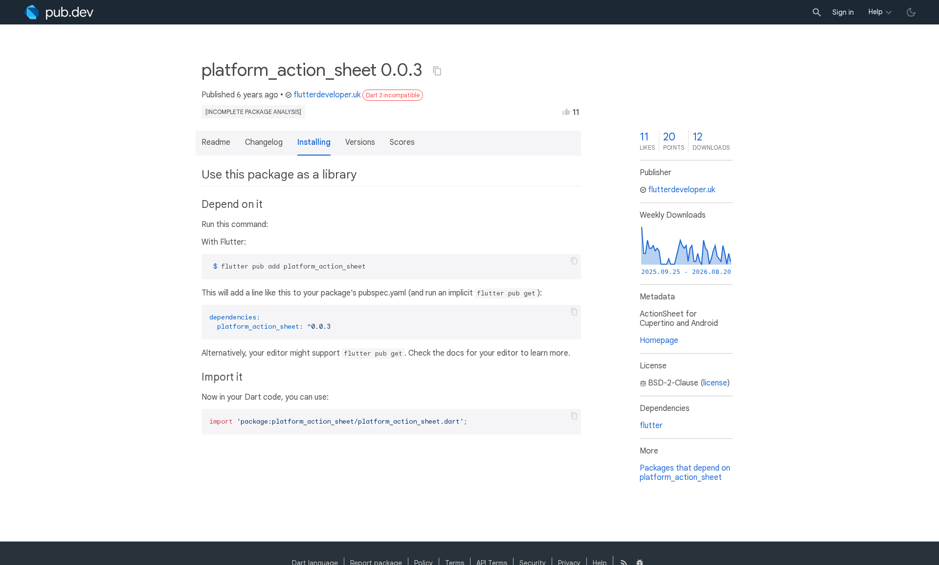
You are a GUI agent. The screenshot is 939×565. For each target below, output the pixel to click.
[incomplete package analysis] (253, 111)
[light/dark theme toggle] (911, 12)
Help (876, 11)
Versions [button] (360, 142)
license (715, 383)
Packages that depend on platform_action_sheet (685, 472)
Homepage (659, 340)
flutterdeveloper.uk (326, 95)
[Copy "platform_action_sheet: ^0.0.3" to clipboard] (437, 71)
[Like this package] (566, 111)
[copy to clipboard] (574, 261)
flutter (651, 425)
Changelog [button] (264, 142)
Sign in (843, 12)
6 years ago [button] (257, 95)
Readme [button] (215, 142)
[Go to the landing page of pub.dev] (58, 12)
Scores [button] (402, 142)
